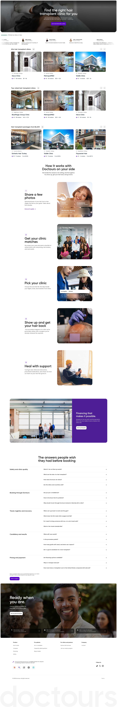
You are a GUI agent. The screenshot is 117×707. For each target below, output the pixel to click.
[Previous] (101, 49)
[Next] (104, 49)
